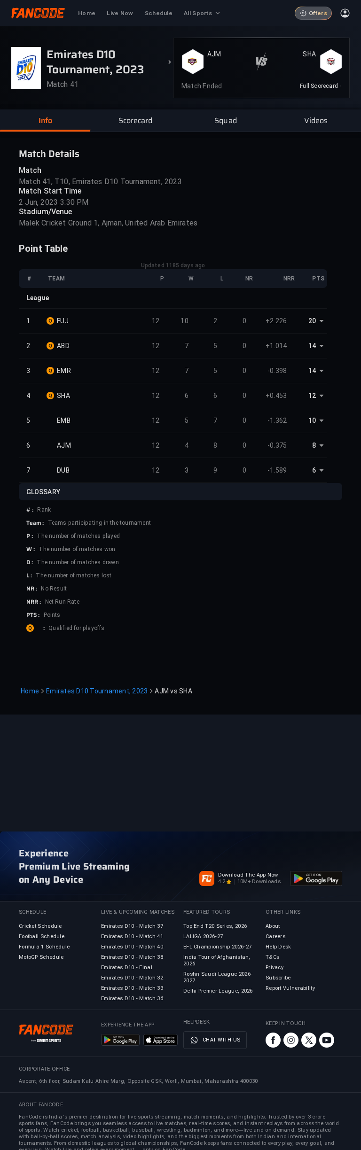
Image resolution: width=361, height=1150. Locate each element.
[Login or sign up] (345, 13)
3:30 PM (74, 202)
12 (156, 321)
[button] (45, 120)
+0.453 (276, 395)
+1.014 (276, 346)
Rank (44, 509)
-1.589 (277, 470)
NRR (289, 278)
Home (30, 691)
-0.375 (277, 445)
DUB (63, 470)
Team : (35, 523)
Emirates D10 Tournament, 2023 (97, 691)
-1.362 (277, 420)
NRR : (33, 602)
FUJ (63, 321)
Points (52, 615)
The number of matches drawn (77, 562)
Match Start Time (50, 190)
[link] (321, 86)
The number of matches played (78, 536)
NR (249, 278)
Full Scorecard (319, 86)
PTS (318, 278)
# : (29, 509)
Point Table (43, 248)
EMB (64, 420)
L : (29, 575)
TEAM (56, 278)
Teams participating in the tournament (99, 523)
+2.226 (276, 321)
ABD (63, 346)
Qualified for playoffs (76, 628)
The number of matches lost (73, 575)
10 (184, 321)
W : (30, 549)
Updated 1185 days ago (173, 265)
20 (312, 321)
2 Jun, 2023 (38, 202)
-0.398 (277, 370)
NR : (31, 588)
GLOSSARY (43, 492)
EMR (64, 370)
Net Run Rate (62, 601)
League (37, 298)
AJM (214, 54)
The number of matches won (77, 549)
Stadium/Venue (45, 211)
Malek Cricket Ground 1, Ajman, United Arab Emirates (108, 222)
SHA (309, 54)
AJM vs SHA (173, 691)
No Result (54, 588)
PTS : (33, 615)
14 (312, 346)
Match (30, 170)
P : (29, 536)
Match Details (49, 153)
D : (29, 562)
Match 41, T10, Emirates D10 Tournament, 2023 (100, 181)
